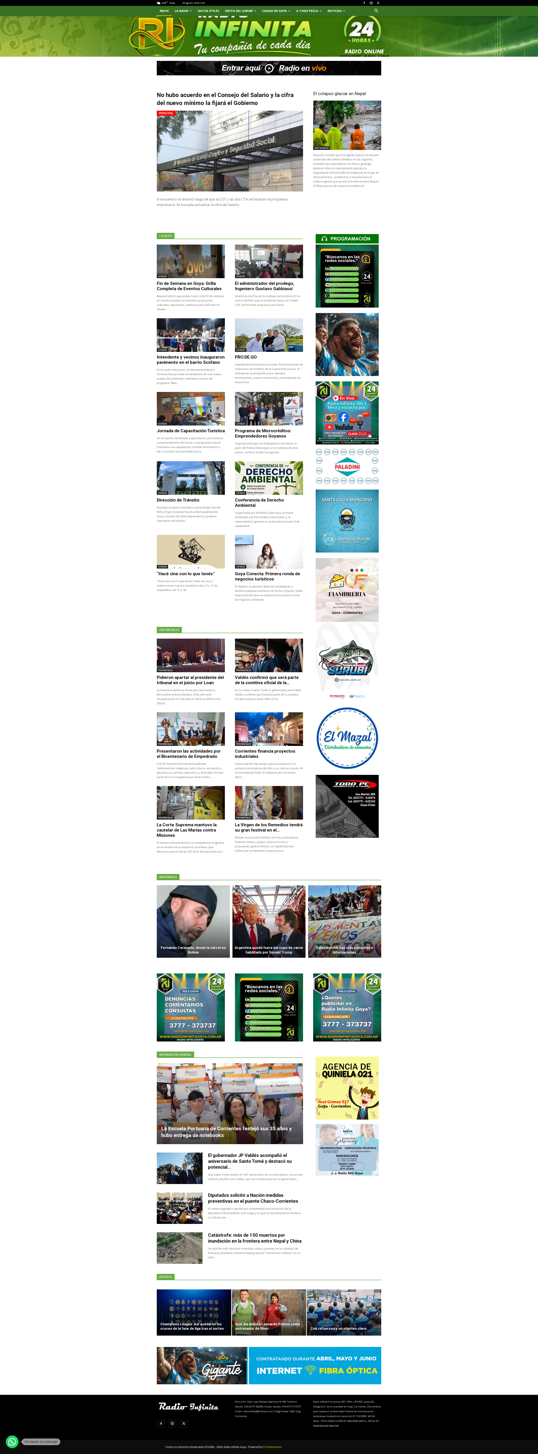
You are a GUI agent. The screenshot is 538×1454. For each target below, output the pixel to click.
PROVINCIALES (165, 670)
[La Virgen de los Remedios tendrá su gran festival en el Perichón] (269, 803)
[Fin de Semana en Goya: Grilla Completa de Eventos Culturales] (191, 261)
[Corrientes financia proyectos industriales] (269, 729)
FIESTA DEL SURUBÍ (239, 11)
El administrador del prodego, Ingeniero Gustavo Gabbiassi (264, 286)
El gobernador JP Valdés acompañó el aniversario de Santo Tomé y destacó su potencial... (250, 1161)
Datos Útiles (208, 11)
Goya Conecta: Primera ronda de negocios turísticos (267, 576)
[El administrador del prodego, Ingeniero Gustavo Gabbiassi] (269, 261)
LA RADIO (182, 11)
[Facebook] (364, 3)
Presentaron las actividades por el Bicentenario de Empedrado (189, 754)
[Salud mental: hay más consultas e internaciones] (344, 921)
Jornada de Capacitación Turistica (191, 430)
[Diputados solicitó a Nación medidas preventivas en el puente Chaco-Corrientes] (180, 1208)
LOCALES (162, 276)
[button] (376, 11)
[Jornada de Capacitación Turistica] (191, 409)
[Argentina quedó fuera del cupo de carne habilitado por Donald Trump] (269, 921)
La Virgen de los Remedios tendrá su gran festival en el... (269, 827)
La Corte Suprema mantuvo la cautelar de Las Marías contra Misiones (187, 830)
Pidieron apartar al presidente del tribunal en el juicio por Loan (190, 680)
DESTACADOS (321, 148)
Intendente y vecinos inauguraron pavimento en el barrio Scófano (191, 360)
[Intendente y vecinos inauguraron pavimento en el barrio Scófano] (191, 335)
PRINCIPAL (166, 113)
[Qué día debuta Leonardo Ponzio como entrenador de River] (269, 1312)
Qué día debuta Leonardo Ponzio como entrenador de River (267, 1326)
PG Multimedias (272, 1447)
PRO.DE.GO (246, 357)
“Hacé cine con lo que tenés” (186, 573)
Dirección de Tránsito (178, 500)
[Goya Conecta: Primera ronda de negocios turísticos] (269, 552)
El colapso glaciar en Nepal (339, 93)
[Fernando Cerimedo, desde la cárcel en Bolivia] (193, 921)
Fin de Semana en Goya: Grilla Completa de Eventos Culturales (189, 286)
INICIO (164, 11)
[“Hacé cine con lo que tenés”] (191, 552)
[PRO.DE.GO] (269, 335)
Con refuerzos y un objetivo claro (338, 1328)
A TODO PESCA (307, 11)
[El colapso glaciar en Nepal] (347, 125)
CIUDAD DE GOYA (274, 11)
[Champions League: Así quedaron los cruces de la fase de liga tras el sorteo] (194, 1312)
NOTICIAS (335, 11)
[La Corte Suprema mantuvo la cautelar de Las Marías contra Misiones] (191, 803)
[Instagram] (371, 3)
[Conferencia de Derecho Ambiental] (269, 478)
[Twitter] (378, 3)
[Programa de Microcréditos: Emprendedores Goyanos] (269, 409)
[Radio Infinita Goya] (178, 41)
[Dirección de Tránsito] (191, 478)
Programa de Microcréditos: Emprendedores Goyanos (263, 433)
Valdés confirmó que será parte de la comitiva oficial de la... (267, 680)
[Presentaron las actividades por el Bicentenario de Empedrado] (191, 729)
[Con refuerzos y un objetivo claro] (344, 1312)
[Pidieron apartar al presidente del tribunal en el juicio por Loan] (191, 655)
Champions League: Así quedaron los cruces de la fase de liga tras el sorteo (192, 1326)
